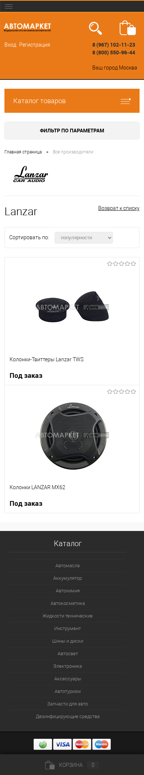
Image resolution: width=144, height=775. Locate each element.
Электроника (67, 666)
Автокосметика (68, 603)
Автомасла (67, 565)
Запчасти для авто (67, 704)
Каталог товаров (39, 101)
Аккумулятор (67, 578)
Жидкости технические (67, 616)
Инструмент (67, 628)
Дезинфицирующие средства (68, 716)
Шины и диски (67, 641)
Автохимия (68, 590)
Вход (10, 45)
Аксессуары (67, 678)
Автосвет (68, 653)
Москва (128, 68)
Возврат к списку (119, 208)
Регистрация (34, 45)
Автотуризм (68, 691)
